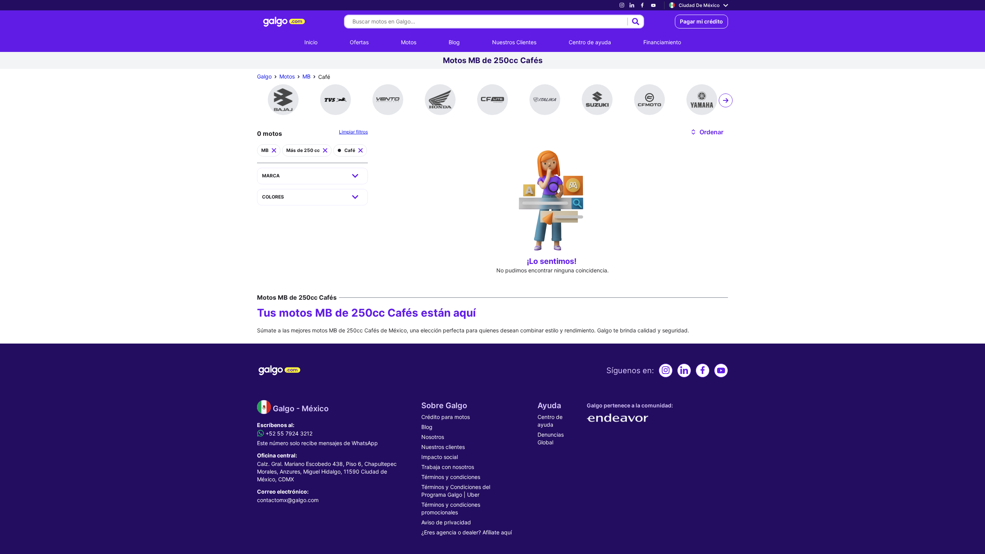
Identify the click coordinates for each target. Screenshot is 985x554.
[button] (707, 132)
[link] (622, 5)
